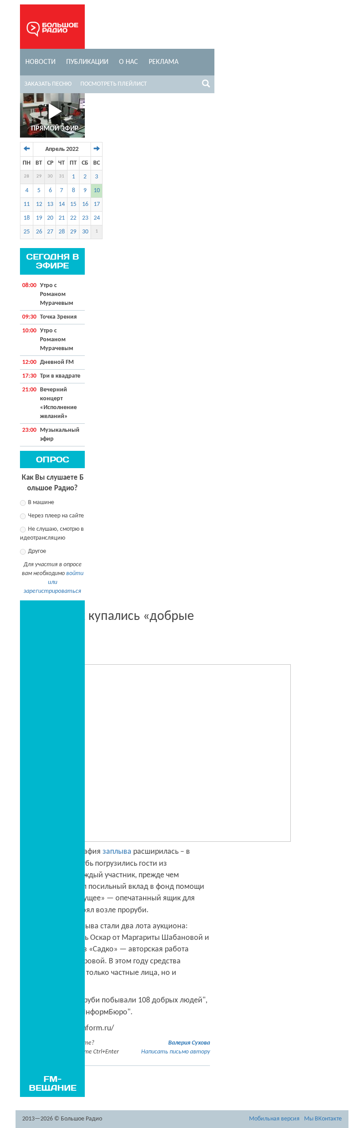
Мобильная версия (274, 1119)
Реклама (163, 62)
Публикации (87, 62)
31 (61, 176)
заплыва (117, 852)
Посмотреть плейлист (113, 84)
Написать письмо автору (175, 1052)
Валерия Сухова (189, 1043)
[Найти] (206, 85)
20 (50, 218)
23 (85, 218)
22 (73, 218)
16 (85, 204)
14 (62, 204)
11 (27, 204)
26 (39, 232)
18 (27, 218)
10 (97, 190)
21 (62, 218)
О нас (128, 62)
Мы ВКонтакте (323, 1119)
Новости (40, 62)
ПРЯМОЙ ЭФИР (55, 128)
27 (50, 232)
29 (39, 176)
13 (50, 204)
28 (26, 176)
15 (73, 204)
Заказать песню (47, 84)
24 (97, 218)
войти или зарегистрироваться (53, 582)
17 (97, 204)
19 (39, 218)
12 (39, 204)
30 (50, 176)
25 (27, 232)
